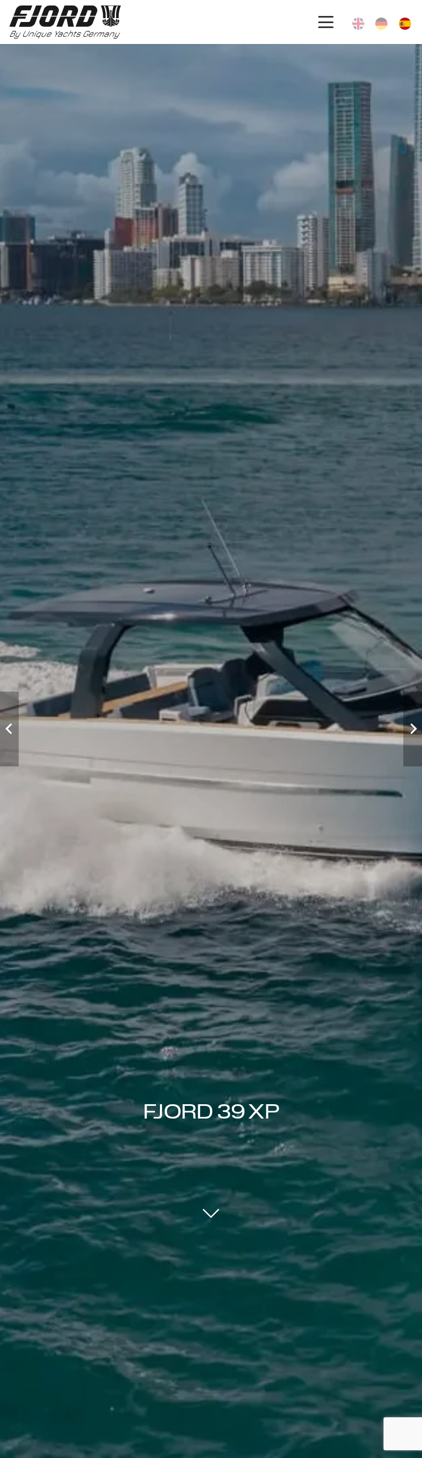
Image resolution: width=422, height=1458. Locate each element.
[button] (325, 22)
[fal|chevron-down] (211, 1212)
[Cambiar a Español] (407, 21)
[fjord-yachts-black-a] (65, 22)
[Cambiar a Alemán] (383, 21)
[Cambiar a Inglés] (360, 21)
